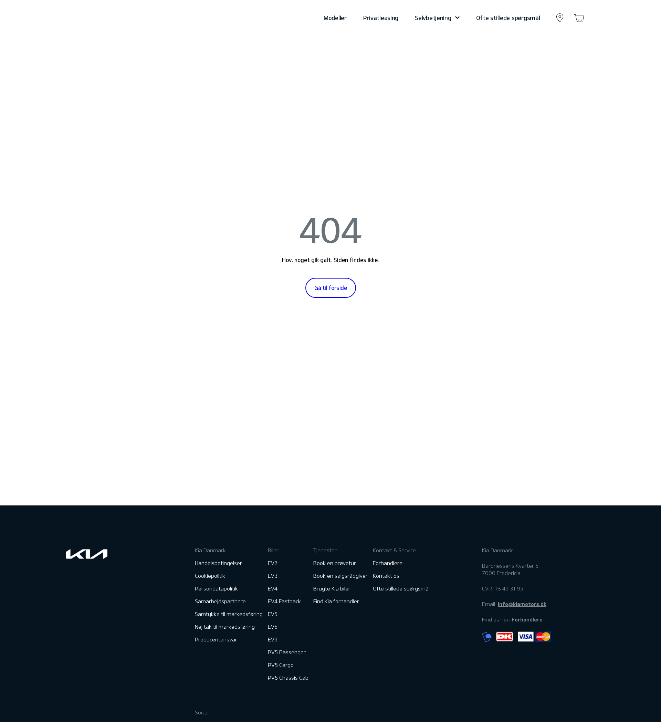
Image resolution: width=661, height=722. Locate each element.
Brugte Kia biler (331, 589)
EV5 (272, 614)
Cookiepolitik (210, 576)
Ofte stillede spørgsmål (508, 17)
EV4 (272, 589)
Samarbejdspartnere (220, 601)
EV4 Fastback (284, 601)
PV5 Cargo (281, 665)
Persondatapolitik (216, 589)
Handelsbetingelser (218, 563)
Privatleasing (380, 17)
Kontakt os (386, 576)
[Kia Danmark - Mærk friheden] (103, 18)
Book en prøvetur (334, 563)
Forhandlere (387, 563)
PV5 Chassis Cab (288, 678)
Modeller (335, 17)
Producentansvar (216, 639)
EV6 (272, 627)
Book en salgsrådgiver (340, 576)
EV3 (272, 576)
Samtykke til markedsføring (229, 614)
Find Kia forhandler (336, 601)
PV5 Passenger (287, 652)
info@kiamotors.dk (522, 604)
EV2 (272, 563)
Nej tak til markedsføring (225, 627)
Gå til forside (330, 288)
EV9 (272, 639)
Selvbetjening (433, 17)
